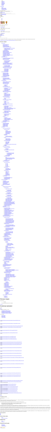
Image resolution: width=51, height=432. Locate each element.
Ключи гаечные (5, 104)
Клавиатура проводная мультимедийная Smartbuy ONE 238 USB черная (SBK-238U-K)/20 (11, 355)
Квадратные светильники (7, 60)
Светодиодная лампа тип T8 (6, 265)
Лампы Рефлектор (6, 230)
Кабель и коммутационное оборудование (9, 149)
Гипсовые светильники (6, 50)
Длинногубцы (6, 84)
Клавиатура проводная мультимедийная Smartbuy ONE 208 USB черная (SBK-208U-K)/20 (11, 347)
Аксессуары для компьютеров (8, 40)
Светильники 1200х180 (7, 65)
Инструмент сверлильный (6, 96)
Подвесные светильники (6, 45)
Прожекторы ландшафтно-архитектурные (9, 208)
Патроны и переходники (7, 280)
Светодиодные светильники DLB (8, 259)
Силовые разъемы (6, 285)
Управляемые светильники (6, 55)
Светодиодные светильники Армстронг (8, 64)
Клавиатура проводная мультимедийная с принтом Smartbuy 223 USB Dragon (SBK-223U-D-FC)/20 (12, 357)
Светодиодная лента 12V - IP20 (9, 253)
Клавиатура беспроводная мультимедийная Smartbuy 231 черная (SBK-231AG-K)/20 (10, 323)
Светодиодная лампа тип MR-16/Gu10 (10, 225)
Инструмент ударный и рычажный (7, 99)
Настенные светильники (6, 44)
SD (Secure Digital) (8, 169)
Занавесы (7, 246)
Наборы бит (5, 117)
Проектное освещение (7, 205)
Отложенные (3, 425)
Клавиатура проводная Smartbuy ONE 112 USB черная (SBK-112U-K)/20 (8, 332)
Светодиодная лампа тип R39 (9, 231)
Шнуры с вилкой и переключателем (8, 290)
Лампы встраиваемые (7, 226)
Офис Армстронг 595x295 (9, 200)
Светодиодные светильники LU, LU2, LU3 (8, 215)
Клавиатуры (13, 40)
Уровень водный (6, 90)
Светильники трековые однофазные (8, 49)
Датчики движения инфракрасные (10, 288)
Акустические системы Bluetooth (8, 177)
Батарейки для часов (5, 124)
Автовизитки (4, 180)
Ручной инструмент (4, 80)
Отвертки (4, 116)
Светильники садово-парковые (8, 212)
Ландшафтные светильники (6, 78)
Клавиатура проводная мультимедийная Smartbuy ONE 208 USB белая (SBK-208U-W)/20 (10, 344)
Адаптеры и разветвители (7, 267)
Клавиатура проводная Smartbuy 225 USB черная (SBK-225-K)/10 (8, 385)
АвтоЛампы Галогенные (6, 181)
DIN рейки (7, 292)
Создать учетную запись (3, 14)
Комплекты (5, 134)
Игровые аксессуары (6, 129)
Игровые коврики (8, 133)
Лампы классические (6, 217)
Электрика (4, 266)
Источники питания (6, 261)
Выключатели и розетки (7, 272)
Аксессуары (3, 40)
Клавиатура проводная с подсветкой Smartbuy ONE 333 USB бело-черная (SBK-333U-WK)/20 (11, 380)
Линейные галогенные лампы (8, 234)
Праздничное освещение (7, 240)
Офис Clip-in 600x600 (8, 201)
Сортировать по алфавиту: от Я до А (6, 310)
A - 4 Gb (7, 163)
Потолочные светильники (6, 46)
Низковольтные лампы (7, 233)
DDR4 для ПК (7, 171)
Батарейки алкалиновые (6, 123)
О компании (3, 1)
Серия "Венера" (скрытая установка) (10, 274)
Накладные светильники (6, 59)
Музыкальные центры (7, 178)
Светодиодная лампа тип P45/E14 (10, 222)
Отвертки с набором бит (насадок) (8, 119)
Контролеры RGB (8, 252)
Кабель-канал (6, 297)
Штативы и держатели (7, 160)
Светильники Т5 (6, 62)
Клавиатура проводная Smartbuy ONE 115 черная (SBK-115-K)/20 (8, 336)
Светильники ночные (7, 239)
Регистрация (3, 12)
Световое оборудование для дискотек (10, 247)
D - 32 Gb (7, 165)
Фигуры (7, 249)
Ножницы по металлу (7, 95)
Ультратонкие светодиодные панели (7, 67)
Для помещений (9, 245)
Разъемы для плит (6, 284)
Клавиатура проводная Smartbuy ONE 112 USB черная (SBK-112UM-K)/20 (9, 386)
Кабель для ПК (7, 141)
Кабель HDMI (7, 142)
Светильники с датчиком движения (7, 63)
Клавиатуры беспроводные (9, 136)
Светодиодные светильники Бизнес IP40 (9, 202)
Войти (1, 12)
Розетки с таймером (8, 273)
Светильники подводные (7, 211)
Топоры (5, 103)
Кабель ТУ (5, 296)
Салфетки (5, 145)
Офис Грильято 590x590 (9, 191)
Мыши (5, 137)
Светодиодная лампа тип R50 (9, 232)
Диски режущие (6, 92)
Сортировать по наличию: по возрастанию (7, 312)
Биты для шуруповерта (7, 97)
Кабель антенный (8, 155)
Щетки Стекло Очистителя (6, 184)
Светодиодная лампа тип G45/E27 (10, 221)
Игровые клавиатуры (8, 132)
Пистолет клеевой (6, 114)
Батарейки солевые (5, 125)
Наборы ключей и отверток (7, 111)
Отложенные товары (4, 9)
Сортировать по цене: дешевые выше (6, 311)
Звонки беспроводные (7, 277)
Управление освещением (7, 287)
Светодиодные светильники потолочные (9, 257)
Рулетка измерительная (7, 89)
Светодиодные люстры (7, 258)
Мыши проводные (8, 138)
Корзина (1, 34)
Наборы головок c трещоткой (7, 107)
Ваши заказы (3, 424)
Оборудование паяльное (6, 112)
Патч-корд (7, 143)
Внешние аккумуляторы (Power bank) (10, 158)
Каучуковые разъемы (6, 278)
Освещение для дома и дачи (6, 236)
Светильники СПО (6, 61)
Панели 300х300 (6, 70)
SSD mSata (7, 173)
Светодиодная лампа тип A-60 (9, 218)
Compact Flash (7, 168)
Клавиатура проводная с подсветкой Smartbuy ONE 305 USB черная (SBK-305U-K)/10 (10, 367)
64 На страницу (3, 316)
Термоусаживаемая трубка (7, 286)
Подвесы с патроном (6, 283)
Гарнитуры (7, 148)
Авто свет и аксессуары (4, 179)
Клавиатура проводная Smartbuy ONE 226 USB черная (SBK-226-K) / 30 (8, 391)
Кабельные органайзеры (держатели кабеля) (11, 144)
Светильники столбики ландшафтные (8, 213)
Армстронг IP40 (9, 197)
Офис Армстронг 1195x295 (9, 198)
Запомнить (2, 16)
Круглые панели (6, 69)
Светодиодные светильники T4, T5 (7, 264)
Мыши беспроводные (8, 139)
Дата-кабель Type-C (9, 154)
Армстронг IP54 (9, 190)
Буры (5, 98)
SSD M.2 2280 (7, 172)
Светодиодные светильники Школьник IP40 (9, 203)
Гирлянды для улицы (9, 243)
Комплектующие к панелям (7, 68)
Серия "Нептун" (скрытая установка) (10, 275)
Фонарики (4, 79)
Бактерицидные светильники (6, 58)
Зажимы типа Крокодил (6, 82)
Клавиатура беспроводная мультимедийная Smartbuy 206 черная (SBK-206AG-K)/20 (10, 320)
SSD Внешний (7, 174)
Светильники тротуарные (7, 214)
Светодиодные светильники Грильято (7, 66)
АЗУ (6, 157)
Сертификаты (3, 2)
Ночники (4, 56)
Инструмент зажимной (5, 83)
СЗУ (6, 159)
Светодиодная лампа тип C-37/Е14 (10, 220)
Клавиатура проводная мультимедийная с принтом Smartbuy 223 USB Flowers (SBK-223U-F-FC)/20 (12, 360)
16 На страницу (3, 315)
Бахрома (7, 241)
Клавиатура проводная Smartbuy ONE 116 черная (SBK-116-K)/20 (8, 337)
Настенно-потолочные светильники (7, 52)
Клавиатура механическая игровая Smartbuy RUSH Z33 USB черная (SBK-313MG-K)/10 (10, 381)
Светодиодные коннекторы (9, 256)
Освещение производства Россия (7, 186)
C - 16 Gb (7, 164)
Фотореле (7, 289)
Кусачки (5, 93)
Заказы (2, 7)
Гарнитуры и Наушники (7, 147)
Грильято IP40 (9, 192)
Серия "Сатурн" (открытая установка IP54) (11, 276)
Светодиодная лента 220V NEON (10, 254)
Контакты (3, 4)
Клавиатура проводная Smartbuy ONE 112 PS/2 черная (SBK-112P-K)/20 (8, 330)
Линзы (5, 262)
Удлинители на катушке (9, 271)
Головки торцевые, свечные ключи (8, 105)
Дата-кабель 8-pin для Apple (10, 153)
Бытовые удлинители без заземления (10, 269)
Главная (1, 40)
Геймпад (7, 130)
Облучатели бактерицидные (7, 204)
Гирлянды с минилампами (10, 244)
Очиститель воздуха (5, 182)
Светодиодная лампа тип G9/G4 (9, 224)
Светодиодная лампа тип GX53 (9, 228)
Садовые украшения (6, 209)
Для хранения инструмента (6, 121)
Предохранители (5, 183)
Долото (5, 101)
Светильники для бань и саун (6, 54)
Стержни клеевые (6, 115)
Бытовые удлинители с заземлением (10, 270)
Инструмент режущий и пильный (7, 91)
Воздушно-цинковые (5, 126)
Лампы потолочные (6, 223)
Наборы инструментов (7, 110)
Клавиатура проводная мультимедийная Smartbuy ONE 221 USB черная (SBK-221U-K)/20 (11, 350)
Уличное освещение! (4, 76)
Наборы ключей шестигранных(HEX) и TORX (10, 108)
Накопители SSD (6, 170)
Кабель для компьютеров (7, 140)
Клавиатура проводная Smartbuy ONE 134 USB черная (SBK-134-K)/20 (8, 390)
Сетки (6, 248)
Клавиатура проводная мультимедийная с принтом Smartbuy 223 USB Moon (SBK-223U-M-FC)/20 (12, 363)
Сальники (7, 293)
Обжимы (5, 85)
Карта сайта (3, 421)
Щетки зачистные (5, 120)
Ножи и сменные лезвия (7, 94)
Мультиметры (6, 88)
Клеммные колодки (6, 279)
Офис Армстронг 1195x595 (9, 199)
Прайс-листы (3, 3)
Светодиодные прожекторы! (5, 71)
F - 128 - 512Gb (7, 166)
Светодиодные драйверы (9, 255)
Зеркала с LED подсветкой (7, 238)
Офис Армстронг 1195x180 (9, 196)
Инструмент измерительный (6, 86)
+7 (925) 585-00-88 (2, 30)
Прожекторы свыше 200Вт (6, 75)
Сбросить (1, 304)
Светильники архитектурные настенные (9, 210)
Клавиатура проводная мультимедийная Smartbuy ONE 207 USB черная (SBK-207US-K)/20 (11, 343)
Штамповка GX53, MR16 (9, 229)
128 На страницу (4, 317)
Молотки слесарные (6, 102)
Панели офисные (6, 187)
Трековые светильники (7, 48)
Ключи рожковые (6, 106)
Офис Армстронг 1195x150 (9, 193)
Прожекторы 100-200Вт (6, 73)
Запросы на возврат (4, 8)
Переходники (7, 282)
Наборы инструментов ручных (6, 109)
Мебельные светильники (6, 51)
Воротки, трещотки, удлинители (7, 81)
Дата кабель (7, 151)
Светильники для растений (6, 53)
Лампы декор (6, 235)
